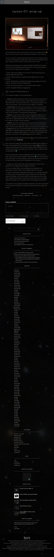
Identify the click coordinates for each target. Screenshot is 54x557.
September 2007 (17, 407)
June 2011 (16, 380)
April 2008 (16, 398)
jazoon (25, 193)
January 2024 (16, 293)
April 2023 (16, 300)
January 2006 (16, 424)
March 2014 (16, 371)
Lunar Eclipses (17, 528)
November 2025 (17, 275)
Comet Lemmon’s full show (19, 243)
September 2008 (17, 395)
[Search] (38, 229)
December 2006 (17, 420)
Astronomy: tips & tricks (18, 442)
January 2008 (16, 404)
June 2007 (16, 412)
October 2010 (16, 385)
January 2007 (16, 419)
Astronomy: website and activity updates (21, 444)
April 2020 (16, 332)
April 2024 (16, 292)
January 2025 (16, 283)
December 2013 (17, 375)
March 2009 (16, 388)
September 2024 (17, 288)
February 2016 (17, 349)
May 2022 (16, 312)
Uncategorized (17, 452)
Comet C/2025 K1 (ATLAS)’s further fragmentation (23, 244)
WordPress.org (17, 465)
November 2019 (17, 336)
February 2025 (17, 281)
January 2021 (16, 326)
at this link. (20, 139)
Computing (28, 195)
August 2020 (16, 331)
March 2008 (16, 400)
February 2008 (17, 402)
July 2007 (16, 410)
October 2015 (16, 354)
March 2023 (16, 302)
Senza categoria (17, 450)
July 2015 (16, 358)
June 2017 (16, 339)
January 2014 (16, 373)
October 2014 (16, 366)
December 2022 (17, 303)
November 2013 (17, 376)
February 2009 (17, 390)
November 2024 (17, 287)
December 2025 (17, 273)
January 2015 (16, 363)
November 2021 (17, 322)
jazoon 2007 (30, 193)
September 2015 (17, 356)
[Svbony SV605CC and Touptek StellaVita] (16, 496)
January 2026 (16, 271)
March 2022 (16, 315)
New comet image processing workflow (21, 241)
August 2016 (16, 344)
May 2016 (16, 346)
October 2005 (16, 426)
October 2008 (16, 393)
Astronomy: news (17, 437)
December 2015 (17, 351)
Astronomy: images (17, 435)
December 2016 (17, 342)
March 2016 (16, 348)
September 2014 (17, 368)
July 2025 (16, 278)
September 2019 (17, 337)
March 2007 (16, 417)
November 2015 (17, 353)
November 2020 (17, 329)
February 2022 (17, 317)
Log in (15, 460)
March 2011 (16, 381)
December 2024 (17, 285)
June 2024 (16, 290)
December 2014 (17, 365)
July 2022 (16, 310)
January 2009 (16, 392)
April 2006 (16, 422)
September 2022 (17, 309)
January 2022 (16, 319)
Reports (15, 449)
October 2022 (16, 307)
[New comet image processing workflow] (16, 501)
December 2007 (17, 405)
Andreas (17, 255)
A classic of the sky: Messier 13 (20, 238)
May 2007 (16, 414)
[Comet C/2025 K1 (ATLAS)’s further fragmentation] (16, 513)
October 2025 (16, 276)
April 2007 (16, 415)
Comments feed (17, 463)
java (23, 193)
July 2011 (16, 378)
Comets (15, 526)
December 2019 (17, 334)
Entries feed (16, 462)
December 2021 (17, 320)
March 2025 (16, 280)
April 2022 (16, 314)
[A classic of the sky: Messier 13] (16, 490)
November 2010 (17, 383)
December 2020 (17, 327)
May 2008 (16, 397)
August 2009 (16, 387)
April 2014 (16, 370)
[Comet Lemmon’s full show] (16, 507)
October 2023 (16, 295)
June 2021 (16, 324)
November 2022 (17, 305)
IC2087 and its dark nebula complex (30, 262)
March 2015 (16, 361)
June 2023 (16, 297)
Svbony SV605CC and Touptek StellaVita (21, 239)
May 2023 (16, 298)
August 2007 (16, 409)
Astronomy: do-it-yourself (19, 433)
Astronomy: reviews (18, 440)
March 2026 (16, 270)
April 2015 (16, 359)
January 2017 (16, 341)
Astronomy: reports (17, 438)
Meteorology (16, 447)
